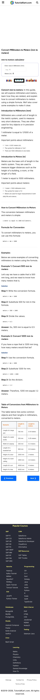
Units (15, 660)
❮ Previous (8, 478)
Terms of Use (20, 684)
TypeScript (28, 602)
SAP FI (8, 536)
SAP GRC (9, 561)
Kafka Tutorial (11, 573)
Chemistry (16, 657)
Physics (15, 654)
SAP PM (9, 558)
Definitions (17, 663)
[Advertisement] (20, 27)
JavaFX (9, 596)
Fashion (16, 666)
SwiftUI (8, 634)
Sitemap (8, 680)
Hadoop (9, 571)
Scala (26, 596)
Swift (26, 599)
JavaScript (28, 620)
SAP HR (8, 541)
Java (26, 582)
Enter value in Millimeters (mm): (14, 65)
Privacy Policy (32, 680)
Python (26, 590)
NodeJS (27, 625)
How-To (16, 671)
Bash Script (10, 642)
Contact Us (20, 680)
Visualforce (22, 544)
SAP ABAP (9, 550)
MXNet (8, 576)
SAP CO (9, 538)
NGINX (26, 623)
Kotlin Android (11, 631)
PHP (25, 611)
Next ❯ (33, 478)
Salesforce (22, 536)
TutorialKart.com (23, 2)
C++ (26, 573)
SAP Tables (22, 555)
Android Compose (12, 625)
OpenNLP (9, 579)
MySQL (8, 614)
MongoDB (9, 611)
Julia (26, 585)
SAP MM (9, 553)
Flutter (8, 628)
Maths (15, 651)
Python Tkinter (11, 599)
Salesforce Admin (24, 538)
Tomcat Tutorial (12, 588)
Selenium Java (29, 634)
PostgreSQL (10, 617)
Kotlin (26, 588)
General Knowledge (20, 668)
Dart (26, 576)
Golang (27, 579)
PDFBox (9, 582)
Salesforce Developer (26, 541)
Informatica (22, 547)
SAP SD (8, 544)
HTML (26, 614)
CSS (25, 617)
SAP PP (8, 555)
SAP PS (8, 547)
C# (25, 571)
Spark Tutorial (11, 585)
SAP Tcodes (22, 558)
